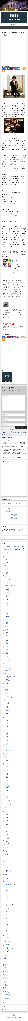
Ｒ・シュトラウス (6, 999)
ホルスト (4, 840)
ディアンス (5, 729)
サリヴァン (5, 657)
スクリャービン (6, 692)
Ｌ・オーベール (6, 998)
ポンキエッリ (5, 850)
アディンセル (5, 556)
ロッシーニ (5, 923)
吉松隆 (4, 962)
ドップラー (5, 739)
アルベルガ (5, 562)
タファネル (5, 713)
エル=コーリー (6, 576)
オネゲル (4, 580)
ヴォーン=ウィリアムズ (7, 948)
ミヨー (4, 864)
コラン (4, 637)
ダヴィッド (5, 720)
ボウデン (4, 844)
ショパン (4, 682)
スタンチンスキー (6, 695)
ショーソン (5, 683)
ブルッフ (4, 813)
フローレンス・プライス (7, 801)
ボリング (4, 847)
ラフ (3, 888)
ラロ (3, 895)
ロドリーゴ (5, 924)
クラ (3, 608)
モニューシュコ (6, 874)
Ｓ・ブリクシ (5, 1001)
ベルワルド (5, 834)
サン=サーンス (6, 659)
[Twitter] (6, 68)
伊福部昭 (4, 958)
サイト (4, 424)
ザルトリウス (5, 663)
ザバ (3, 662)
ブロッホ (4, 816)
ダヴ (3, 719)
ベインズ (4, 828)
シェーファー (5, 666)
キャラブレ (5, 600)
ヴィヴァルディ (6, 944)
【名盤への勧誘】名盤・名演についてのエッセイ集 (13, 548)
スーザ (4, 704)
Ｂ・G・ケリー (6, 994)
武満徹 (4, 981)
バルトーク (5, 762)
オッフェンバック (6, 579)
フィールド (5, 784)
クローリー (5, 613)
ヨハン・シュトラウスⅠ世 (8, 883)
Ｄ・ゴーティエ (6, 995)
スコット (4, 693)
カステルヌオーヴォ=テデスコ (9, 585)
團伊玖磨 (4, 965)
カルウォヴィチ (6, 593)
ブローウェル (5, 818)
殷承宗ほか (5, 982)
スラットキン (5, 702)
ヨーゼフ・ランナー (7, 885)
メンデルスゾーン (6, 871)
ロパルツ (4, 927)
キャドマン (5, 599)
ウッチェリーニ (6, 573)
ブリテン (4, 809)
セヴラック (5, 706)
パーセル (4, 770)
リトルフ (4, 903)
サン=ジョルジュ (6, 660)
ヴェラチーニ (5, 945)
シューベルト (5, 677)
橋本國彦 (4, 978)
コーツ (4, 642)
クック (4, 606)
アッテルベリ (5, 555)
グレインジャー (6, 629)
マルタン (4, 860)
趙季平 (4, 988)
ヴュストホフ (5, 950)
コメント (5, 396)
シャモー (4, 673)
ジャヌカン (5, 687)
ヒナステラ (5, 773)
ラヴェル (4, 898)
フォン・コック (6, 789)
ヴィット (4, 938)
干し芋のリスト (21, 284)
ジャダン (4, 686)
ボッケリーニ (5, 846)
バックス (4, 756)
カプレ (4, 586)
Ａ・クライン (5, 992)
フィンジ (4, 783)
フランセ (4, 799)
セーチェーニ (5, 707)
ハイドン (4, 749)
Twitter (18, 309)
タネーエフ (5, 712)
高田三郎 (4, 991)
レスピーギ (5, 915)
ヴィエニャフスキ (6, 937)
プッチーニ (5, 820)
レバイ (4, 918)
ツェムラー (5, 726)
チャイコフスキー (6, 724)
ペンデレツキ (5, 838)
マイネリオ (5, 853)
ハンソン (4, 753)
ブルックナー (5, 811)
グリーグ (4, 626)
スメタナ (4, 700)
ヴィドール (5, 940)
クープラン (5, 615)
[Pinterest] (8, 68)
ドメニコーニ (5, 742)
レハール (4, 917)
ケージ (4, 633)
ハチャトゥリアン (6, 750)
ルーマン (4, 913)
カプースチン (5, 588)
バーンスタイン (6, 764)
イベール (4, 568)
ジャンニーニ (5, 689)
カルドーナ (5, 595)
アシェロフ (5, 553)
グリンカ (4, 625)
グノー (4, 618)
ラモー (4, 894)
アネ (3, 558)
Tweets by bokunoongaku (7, 533)
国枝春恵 (4, 964)
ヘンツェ (4, 826)
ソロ (3, 709)
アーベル (4, 565)
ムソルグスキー (6, 866)
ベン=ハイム (5, 836)
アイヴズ (4, 552)
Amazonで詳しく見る (17, 271)
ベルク (4, 831)
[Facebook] (3, 68)
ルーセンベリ (5, 911)
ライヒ (4, 887)
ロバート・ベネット (7, 925)
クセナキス (5, 605)
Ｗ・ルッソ (5, 1002)
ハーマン (4, 754)
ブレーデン (5, 814)
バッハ (4, 757)
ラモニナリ (5, 893)
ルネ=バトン (5, 908)
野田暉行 (4, 990)
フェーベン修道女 (6, 786)
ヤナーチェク (5, 881)
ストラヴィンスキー (7, 697)
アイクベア (5, 551)
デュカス (4, 732)
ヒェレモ (4, 771)
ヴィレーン (5, 943)
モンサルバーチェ (6, 877)
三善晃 (4, 955)
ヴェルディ (5, 947)
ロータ (4, 931)
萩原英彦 (4, 987)
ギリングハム (5, 603)
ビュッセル (5, 777)
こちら (18, 296)
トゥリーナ (5, 733)
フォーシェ (5, 790)
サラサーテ (5, 655)
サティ (4, 652)
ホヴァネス (5, 841)
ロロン (4, 928)
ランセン (4, 897)
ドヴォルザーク (6, 744)
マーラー (4, 861)
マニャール (5, 856)
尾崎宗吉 (4, 972)
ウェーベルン (5, 572)
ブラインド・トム (6, 804)
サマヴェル (5, 653)
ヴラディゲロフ (6, 952)
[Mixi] (22, 68)
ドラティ (4, 743)
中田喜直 (4, 957)
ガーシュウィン (6, 598)
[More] (3, 71)
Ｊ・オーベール (6, 997)
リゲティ (4, 900)
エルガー (4, 578)
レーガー (4, 920)
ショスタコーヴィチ (7, 680)
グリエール (5, 623)
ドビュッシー (5, 740)
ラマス (4, 891)
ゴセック (4, 645)
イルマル (4, 569)
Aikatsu (14, 453)
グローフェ (5, 630)
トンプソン (5, 736)
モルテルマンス (6, 876)
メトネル (4, 868)
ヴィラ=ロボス (6, 941)
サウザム (4, 650)
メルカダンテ (5, 870)
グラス (4, 619)
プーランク (5, 824)
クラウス (4, 610)
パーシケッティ (6, 769)
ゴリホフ (4, 646)
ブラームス (5, 806)
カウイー (4, 582)
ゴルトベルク (5, 647)
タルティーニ (5, 714)
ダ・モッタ (5, 722)
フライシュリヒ (6, 796)
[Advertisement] (14, 51)
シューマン (5, 679)
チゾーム (4, 723)
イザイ (4, 566)
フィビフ (4, 781)
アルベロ (4, 563)
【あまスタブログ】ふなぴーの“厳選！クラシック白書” (13, 546)
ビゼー (4, 776)
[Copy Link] (24, 68)
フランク (4, 797)
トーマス (4, 737)
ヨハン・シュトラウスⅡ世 (8, 884)
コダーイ (4, 636)
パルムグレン (5, 767)
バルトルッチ (5, 760)
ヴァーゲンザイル (6, 935)
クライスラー (5, 609)
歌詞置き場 (5, 980)
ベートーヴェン (6, 837)
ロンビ (4, 930)
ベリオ (4, 830)
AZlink (13, 272)
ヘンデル (4, 827)
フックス (4, 794)
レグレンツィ (5, 914)
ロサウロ (4, 921)
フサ (3, 793)
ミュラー (4, 863)
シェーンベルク (6, 669)
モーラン (4, 880)
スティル (4, 696)
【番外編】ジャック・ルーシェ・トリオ (11, 549)
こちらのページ (10, 503)
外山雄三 (4, 967)
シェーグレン (5, 665)
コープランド (5, 643)
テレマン (4, 727)
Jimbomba (14, 260)
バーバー (4, 763)
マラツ (4, 857)
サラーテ (4, 656)
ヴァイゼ (4, 934)
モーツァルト (5, 878)
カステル (4, 583)
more (14, 317)
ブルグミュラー (6, 810)
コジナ (4, 635)
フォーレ (4, 791)
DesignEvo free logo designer (15, 457)
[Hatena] (16, 68)
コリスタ (4, 639)
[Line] (19, 68)
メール (4, 419)
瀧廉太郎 (4, 984)
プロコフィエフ (6, 823)
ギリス (4, 602)
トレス (4, 734)
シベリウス (5, 670)
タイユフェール (6, 710)
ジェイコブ (5, 684)
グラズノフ (5, 620)
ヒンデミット (5, 774)
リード (4, 905)
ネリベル (4, 747)
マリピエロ (5, 858)
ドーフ (4, 746)
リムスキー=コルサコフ (7, 904)
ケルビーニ (5, 632)
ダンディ (4, 717)
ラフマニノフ (5, 890)
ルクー (4, 907)
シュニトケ (5, 675)
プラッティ (5, 821)
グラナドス (5, 622)
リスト (4, 901)
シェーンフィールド (7, 667)
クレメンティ (5, 612)
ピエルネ (4, 780)
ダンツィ (4, 716)
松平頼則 (4, 977)
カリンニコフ (5, 592)
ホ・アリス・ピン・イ (7, 843)
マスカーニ (5, 854)
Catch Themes (17, 1019)
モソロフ (4, 873)
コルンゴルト (5, 640)
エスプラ (4, 575)
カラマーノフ (5, 590)
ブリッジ (4, 807)
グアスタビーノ (6, 616)
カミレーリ (5, 589)
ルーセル (4, 910)
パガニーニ (5, 766)
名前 (4, 414)
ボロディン (5, 848)
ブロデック (5, 817)
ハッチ (4, 751)
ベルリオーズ (5, 833)
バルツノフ (5, 759)
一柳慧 (4, 954)
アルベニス (5, 561)
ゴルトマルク (5, 649)
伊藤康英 (4, 960)
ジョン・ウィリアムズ (7, 690)
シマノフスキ (5, 672)
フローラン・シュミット (7, 800)
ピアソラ (4, 779)
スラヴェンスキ (6, 703)
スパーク (4, 699)
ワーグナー (5, 933)
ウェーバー (5, 570)
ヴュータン (5, 951)
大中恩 (4, 968)
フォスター (5, 787)
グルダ (4, 628)
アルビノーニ (5, 559)
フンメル (4, 803)
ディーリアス (5, 730)
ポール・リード (6, 851)
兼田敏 (4, 961)
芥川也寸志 (5, 985)
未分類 (4, 975)
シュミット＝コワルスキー (8, 676)
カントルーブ (5, 596)
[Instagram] (14, 68)
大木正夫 (4, 970)
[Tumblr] (11, 68)
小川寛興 (4, 971)
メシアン (4, 867)
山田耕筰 (4, 974)
